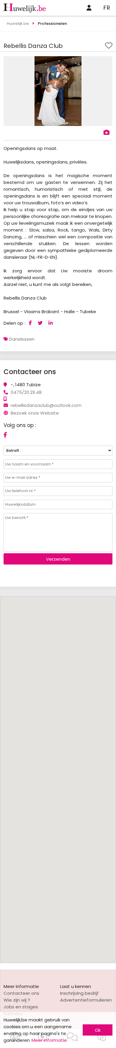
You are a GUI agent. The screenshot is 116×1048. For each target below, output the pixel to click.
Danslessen (22, 339)
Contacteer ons (21, 993)
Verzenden (58, 559)
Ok (98, 1030)
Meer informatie (49, 1040)
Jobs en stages (21, 1007)
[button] (107, 61)
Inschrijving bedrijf (79, 993)
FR (106, 8)
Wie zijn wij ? (17, 1000)
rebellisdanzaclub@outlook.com (46, 405)
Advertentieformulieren (86, 1000)
